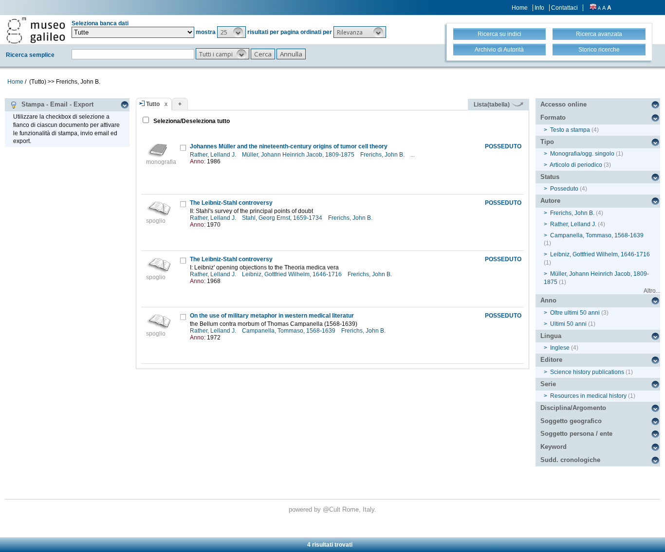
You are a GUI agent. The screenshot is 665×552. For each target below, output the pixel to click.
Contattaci (564, 7)
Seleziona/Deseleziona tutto (191, 121)
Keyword (553, 446)
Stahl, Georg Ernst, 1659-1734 (283, 217)
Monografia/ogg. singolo (582, 153)
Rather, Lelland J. (214, 154)
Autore (550, 200)
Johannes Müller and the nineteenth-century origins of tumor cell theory (289, 146)
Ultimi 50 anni (568, 324)
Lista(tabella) (492, 104)
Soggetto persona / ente (576, 433)
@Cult (332, 509)
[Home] (36, 30)
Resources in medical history (588, 395)
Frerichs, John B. (383, 154)
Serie (548, 384)
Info (539, 7)
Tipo (547, 141)
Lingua (550, 335)
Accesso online (563, 104)
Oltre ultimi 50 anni (575, 312)
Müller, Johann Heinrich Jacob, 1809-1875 (299, 154)
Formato (553, 117)
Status (549, 176)
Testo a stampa (570, 129)
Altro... (652, 290)
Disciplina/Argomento (573, 407)
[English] (593, 7)
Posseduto (564, 188)
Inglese (560, 347)
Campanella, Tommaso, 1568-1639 (289, 330)
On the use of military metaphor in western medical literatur (272, 315)
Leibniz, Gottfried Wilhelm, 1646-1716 (292, 274)
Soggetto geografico (571, 421)
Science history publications (587, 372)
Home (520, 7)
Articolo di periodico (576, 164)
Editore (551, 359)
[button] (231, 32)
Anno (548, 300)
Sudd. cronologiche (570, 459)
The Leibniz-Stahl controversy (231, 202)
